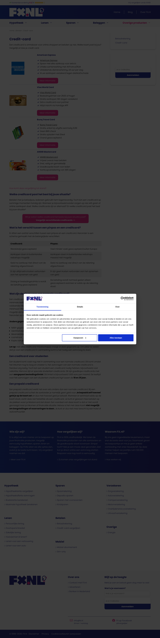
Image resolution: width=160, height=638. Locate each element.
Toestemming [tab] (42, 307)
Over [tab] (117, 307)
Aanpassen (78, 338)
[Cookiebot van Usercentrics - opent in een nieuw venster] (123, 298)
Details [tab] (80, 307)
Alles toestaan (116, 338)
